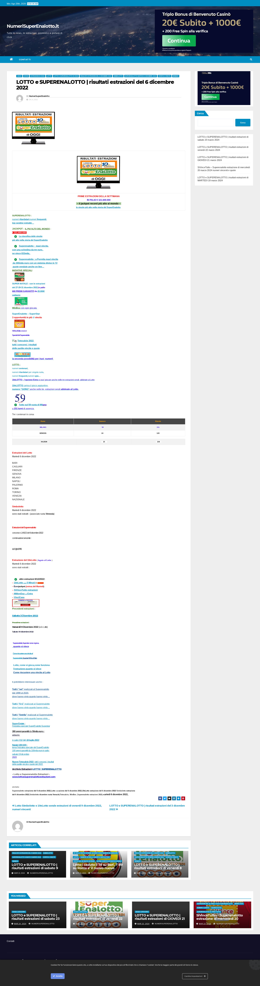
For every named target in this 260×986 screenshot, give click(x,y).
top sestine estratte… (23, 223)
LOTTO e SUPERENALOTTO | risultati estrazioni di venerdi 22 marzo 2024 (97, 918)
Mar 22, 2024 (143, 924)
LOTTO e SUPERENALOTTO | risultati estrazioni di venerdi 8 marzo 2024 (158, 868)
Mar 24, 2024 (20, 924)
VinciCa (19, 597)
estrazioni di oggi (37, 76)
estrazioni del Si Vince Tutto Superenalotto (214, 903)
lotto (49, 76)
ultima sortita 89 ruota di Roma (109, 861)
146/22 (19, 76)
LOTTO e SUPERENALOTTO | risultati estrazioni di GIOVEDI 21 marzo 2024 (160, 918)
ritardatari (23, 372)
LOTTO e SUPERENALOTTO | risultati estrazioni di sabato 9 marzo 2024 (35, 868)
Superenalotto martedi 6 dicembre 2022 (140, 76)
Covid (26, 76)
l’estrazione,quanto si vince (27, 669)
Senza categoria (18, 912)
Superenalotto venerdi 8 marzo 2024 (149, 857)
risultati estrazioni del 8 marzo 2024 (149, 853)
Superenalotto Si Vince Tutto (209, 912)
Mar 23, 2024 (82, 924)
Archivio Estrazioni (22, 769)
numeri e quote (203, 907)
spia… (37, 376)
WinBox (175, 76)
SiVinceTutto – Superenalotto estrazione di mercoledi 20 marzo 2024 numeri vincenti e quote (220, 920)
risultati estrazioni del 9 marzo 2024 (26, 853)
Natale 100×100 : (30, 746)
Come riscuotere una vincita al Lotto (31, 672)
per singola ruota (36, 372)
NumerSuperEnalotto (39, 96)
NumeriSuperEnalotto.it (33, 26)
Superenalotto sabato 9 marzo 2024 (26, 857)
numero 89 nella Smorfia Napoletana (95, 857)
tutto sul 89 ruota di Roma (84, 861)
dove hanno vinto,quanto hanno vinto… (31, 718)
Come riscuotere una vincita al (23, 654)
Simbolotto (118, 76)
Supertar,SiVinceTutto (30, 658)
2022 (25, 740)
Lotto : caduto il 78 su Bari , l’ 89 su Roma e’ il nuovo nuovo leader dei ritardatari (98, 868)
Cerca (200, 113)
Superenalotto (17, 658)
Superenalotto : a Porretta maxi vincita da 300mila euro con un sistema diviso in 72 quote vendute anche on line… (35, 263)
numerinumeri (29, 219)
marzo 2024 (239, 903)
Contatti (25, 59)
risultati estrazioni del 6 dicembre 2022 (95, 76)
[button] (251, 59)
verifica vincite (164, 76)
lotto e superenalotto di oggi (66, 76)
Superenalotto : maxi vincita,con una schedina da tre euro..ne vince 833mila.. (30, 250)
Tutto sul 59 (25, 405)
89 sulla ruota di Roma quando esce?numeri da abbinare (96, 853)
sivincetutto (216, 907)
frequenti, (23, 376)
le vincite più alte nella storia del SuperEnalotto (98, 207)
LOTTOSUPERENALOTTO (46, 769)
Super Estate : (18, 723)
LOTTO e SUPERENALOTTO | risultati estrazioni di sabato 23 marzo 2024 (35, 918)
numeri (20, 368)
